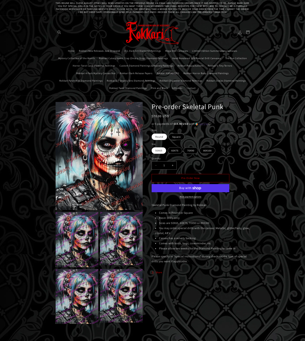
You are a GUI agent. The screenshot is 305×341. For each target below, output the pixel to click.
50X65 (158, 150)
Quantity (156, 158)
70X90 (190, 150)
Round (159, 136)
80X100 (207, 150)
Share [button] (159, 272)
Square (176, 136)
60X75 (174, 150)
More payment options (190, 196)
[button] (59, 32)
